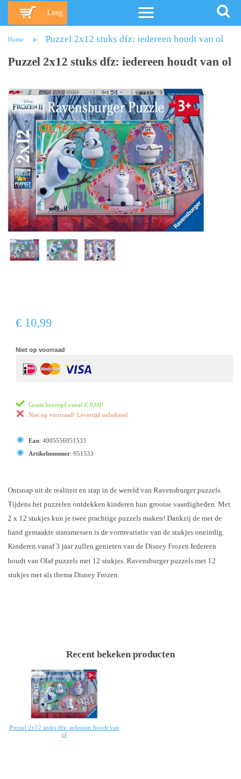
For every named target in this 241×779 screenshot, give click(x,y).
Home (16, 39)
